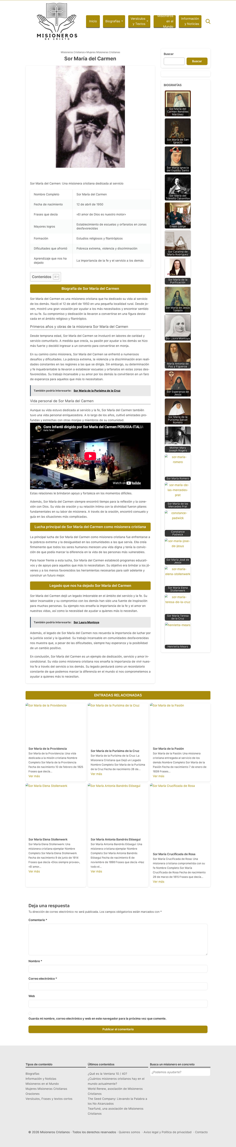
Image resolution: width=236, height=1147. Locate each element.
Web (32, 996)
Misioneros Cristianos (73, 52)
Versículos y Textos (138, 21)
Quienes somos (129, 1132)
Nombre (35, 961)
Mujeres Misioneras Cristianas (103, 52)
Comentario (38, 920)
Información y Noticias (190, 21)
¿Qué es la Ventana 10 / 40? (107, 1073)
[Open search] (208, 21)
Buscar (169, 54)
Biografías (112, 21)
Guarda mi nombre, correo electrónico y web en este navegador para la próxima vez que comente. (97, 1018)
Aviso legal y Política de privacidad (168, 1132)
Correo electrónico (43, 978)
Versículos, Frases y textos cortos (49, 1098)
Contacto (201, 1132)
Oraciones (33, 1093)
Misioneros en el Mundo (165, 21)
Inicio (93, 21)
